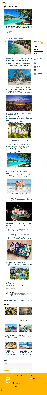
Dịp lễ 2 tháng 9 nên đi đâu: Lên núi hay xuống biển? (39, 63)
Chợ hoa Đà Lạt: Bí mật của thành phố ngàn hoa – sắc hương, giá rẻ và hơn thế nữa (11, 335)
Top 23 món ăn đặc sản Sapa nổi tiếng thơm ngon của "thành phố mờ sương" (11, 317)
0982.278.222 (18, 383)
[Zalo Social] (31, 378)
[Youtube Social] (34, 378)
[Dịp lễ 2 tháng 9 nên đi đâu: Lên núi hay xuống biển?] (35, 63)
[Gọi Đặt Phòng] (1, 390)
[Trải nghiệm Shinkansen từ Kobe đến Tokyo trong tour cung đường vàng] (25, 345)
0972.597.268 (16, 382)
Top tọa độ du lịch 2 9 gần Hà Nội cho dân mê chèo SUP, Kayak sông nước (39, 74)
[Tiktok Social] (33, 378)
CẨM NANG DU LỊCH (7, 314)
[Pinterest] (12, 295)
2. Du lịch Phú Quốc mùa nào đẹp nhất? (11, 32)
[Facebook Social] (30, 378)
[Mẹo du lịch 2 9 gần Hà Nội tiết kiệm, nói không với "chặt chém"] (35, 59)
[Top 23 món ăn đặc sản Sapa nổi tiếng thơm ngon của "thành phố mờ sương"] (11, 311)
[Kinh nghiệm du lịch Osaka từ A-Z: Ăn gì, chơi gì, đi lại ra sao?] (11, 345)
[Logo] (3, 2)
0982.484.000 (16, 381)
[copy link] (5, 43)
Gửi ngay (7, 370)
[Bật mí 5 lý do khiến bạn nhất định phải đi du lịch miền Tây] (25, 328)
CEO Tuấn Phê (8, 7)
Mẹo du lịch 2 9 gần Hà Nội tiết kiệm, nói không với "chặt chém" (39, 59)
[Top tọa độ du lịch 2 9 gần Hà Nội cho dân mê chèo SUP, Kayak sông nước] (35, 74)
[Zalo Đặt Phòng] (1, 389)
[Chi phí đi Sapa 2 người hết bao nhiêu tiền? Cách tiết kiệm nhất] (25, 311)
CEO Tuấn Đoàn (16, 386)
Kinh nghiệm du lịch (36, 46)
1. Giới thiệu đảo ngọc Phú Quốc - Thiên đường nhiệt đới (13, 31)
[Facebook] (10, 295)
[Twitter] (11, 295)
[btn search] (42, 43)
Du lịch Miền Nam (35, 53)
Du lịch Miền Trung (36, 49)
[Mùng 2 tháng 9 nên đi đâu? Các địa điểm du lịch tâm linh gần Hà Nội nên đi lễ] (35, 66)
